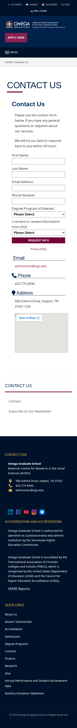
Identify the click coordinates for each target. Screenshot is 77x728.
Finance (10, 658)
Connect (15, 401)
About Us (11, 614)
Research (11, 666)
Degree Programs (16, 644)
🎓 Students (15, 4)
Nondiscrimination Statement (24, 693)
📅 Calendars (49, 4)
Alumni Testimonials (18, 622)
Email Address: (23, 182)
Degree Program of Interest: (33, 208)
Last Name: (20, 168)
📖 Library (32, 4)
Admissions (12, 636)
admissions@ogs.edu (31, 266)
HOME (9, 62)
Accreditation (14, 629)
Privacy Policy (38, 249)
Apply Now (16, 37)
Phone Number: (24, 195)
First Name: (20, 155)
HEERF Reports (19, 589)
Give (8, 673)
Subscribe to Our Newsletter (30, 411)
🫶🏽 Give (65, 4)
